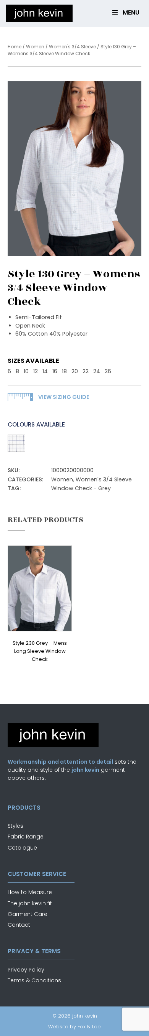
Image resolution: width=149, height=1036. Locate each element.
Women (35, 46)
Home (14, 46)
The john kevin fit (30, 903)
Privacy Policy (26, 969)
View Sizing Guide (63, 397)
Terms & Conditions (34, 980)
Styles (15, 826)
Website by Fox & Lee (74, 1026)
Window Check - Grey (81, 488)
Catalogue (22, 848)
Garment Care (27, 914)
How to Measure (30, 892)
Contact (19, 925)
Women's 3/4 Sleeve (72, 46)
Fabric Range (26, 836)
